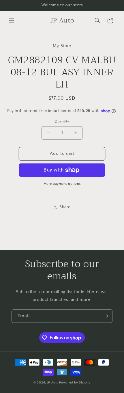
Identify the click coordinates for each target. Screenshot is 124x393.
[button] (11, 20)
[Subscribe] (105, 316)
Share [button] (64, 207)
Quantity (62, 121)
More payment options (62, 184)
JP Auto (53, 382)
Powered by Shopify (75, 382)
